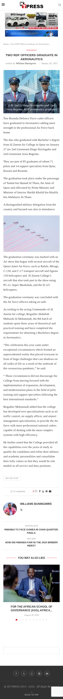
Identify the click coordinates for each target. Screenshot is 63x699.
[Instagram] (31, 673)
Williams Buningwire (26, 63)
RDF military (12, 478)
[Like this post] (36, 491)
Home (6, 44)
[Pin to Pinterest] (47, 491)
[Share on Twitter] (43, 491)
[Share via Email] (50, 491)
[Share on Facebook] (39, 491)
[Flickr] (39, 673)
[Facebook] (16, 673)
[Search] (59, 5)
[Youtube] (47, 673)
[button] (6, 592)
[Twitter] (24, 673)
